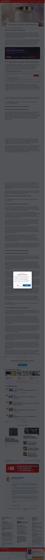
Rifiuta (18, 285)
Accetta (26, 285)
